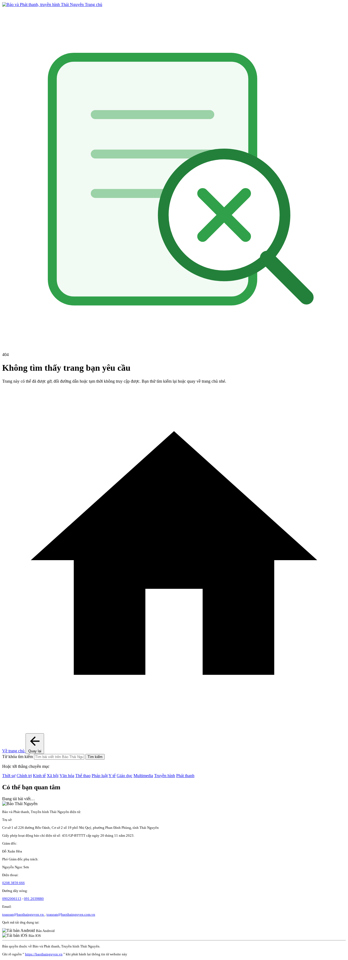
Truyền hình (164, 775)
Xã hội (52, 775)
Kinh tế (39, 775)
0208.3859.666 (13, 883)
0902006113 (11, 899)
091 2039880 (34, 899)
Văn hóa (67, 775)
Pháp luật (100, 775)
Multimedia (143, 775)
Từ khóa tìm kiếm (17, 756)
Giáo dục (124, 775)
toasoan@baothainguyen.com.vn (70, 914)
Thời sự (8, 775)
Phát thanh (185, 775)
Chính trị (24, 775)
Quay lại (34, 751)
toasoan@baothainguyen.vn (23, 914)
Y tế (112, 775)
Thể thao (83, 775)
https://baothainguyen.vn (44, 954)
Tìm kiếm (95, 757)
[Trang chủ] (43, 4)
